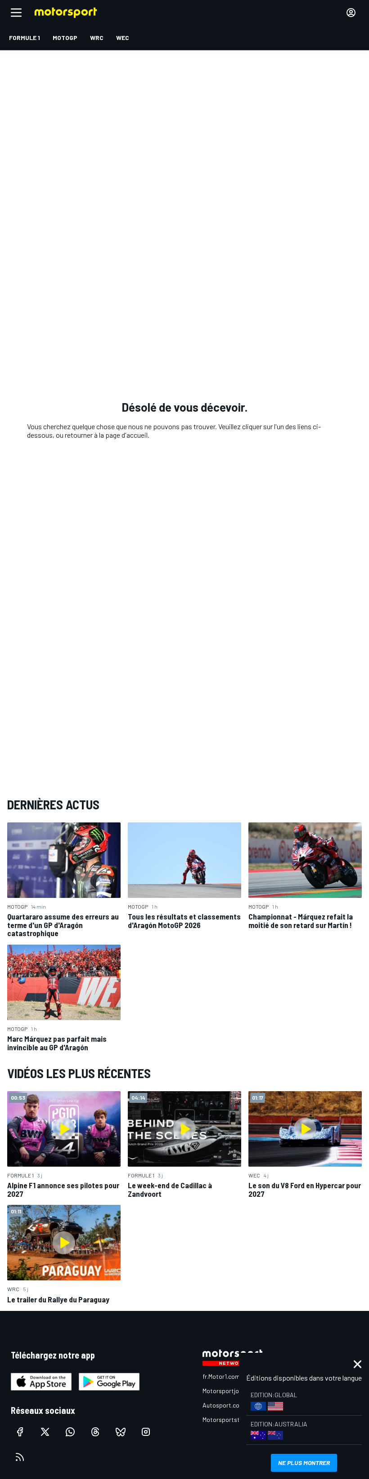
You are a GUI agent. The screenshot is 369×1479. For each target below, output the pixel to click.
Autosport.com (223, 1405)
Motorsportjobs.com (230, 1391)
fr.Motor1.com (221, 1376)
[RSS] (20, 1457)
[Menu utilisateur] (351, 13)
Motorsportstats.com (232, 1419)
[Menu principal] (16, 12)
